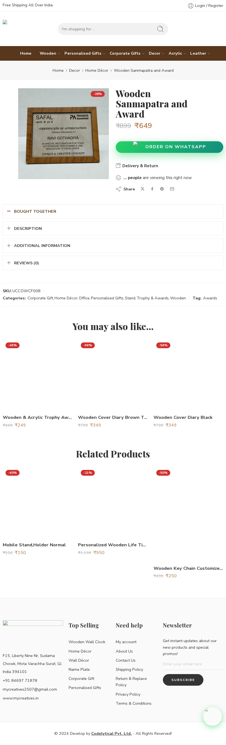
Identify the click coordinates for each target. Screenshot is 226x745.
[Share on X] (143, 189)
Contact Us (126, 660)
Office (84, 298)
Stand (130, 298)
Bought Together (35, 211)
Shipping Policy (129, 669)
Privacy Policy (128, 694)
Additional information (42, 245)
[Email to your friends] (172, 189)
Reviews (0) (26, 263)
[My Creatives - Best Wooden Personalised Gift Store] (27, 29)
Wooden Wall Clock (87, 642)
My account (126, 642)
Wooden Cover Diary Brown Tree (113, 417)
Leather (198, 53)
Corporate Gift (40, 298)
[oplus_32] (63, 133)
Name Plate (79, 669)
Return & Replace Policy (131, 682)
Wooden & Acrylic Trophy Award (37, 417)
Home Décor (96, 70)
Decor (154, 53)
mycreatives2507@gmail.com (30, 689)
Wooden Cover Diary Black (183, 417)
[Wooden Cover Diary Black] (188, 374)
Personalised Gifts (82, 53)
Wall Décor (79, 660)
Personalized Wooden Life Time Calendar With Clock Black (113, 545)
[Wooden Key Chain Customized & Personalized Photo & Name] (188, 513)
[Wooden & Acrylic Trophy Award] (37, 374)
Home (25, 53)
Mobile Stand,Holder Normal (34, 545)
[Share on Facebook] (152, 189)
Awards (210, 298)
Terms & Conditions (134, 703)
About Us (124, 651)
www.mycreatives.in (21, 698)
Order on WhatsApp (175, 147)
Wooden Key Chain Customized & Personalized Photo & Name (188, 568)
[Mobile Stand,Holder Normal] (37, 502)
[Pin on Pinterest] (162, 189)
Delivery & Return (139, 166)
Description (28, 228)
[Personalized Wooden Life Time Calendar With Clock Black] (113, 502)
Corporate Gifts (125, 53)
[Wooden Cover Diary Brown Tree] (113, 374)
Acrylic (175, 53)
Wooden (48, 53)
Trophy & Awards (153, 298)
